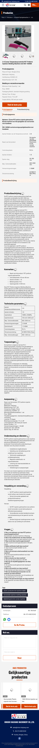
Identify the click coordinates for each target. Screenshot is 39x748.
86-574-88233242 (31, 1)
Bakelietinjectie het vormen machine (14, 599)
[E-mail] (9, 619)
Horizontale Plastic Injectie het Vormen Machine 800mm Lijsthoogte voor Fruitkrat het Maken (8, 700)
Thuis (3, 17)
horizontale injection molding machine (15, 595)
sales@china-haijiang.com (11, 1)
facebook (19, 738)
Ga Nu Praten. (19, 624)
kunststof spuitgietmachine (21, 17)
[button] (33, 56)
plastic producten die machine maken (15, 591)
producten (9, 17)
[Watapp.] (5, 619)
